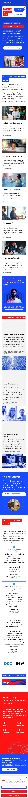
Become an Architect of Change (11, 435)
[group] (14, 44)
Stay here (19, 14)
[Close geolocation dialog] (25, 8)
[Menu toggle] (24, 2)
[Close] (26, 777)
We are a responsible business (13, 334)
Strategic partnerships (10, 384)
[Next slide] (26, 45)
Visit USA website (18, 10)
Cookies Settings (14, 787)
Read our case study (13, 48)
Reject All (14, 791)
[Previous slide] (1, 45)
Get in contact (10, 769)
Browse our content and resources (12, 494)
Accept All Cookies (14, 795)
